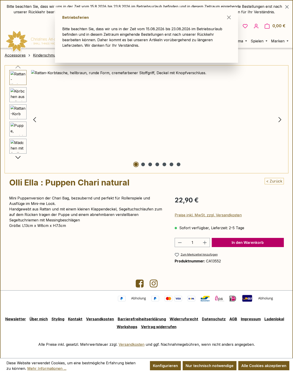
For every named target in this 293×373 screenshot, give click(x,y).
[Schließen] (229, 17)
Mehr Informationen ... (46, 368)
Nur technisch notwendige (209, 365)
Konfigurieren (165, 365)
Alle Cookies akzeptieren (263, 365)
